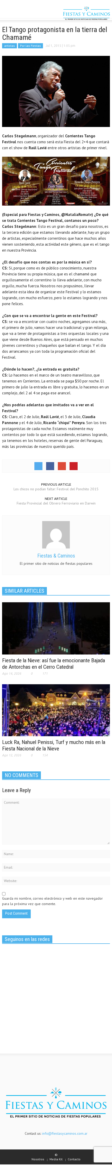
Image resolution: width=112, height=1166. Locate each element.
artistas (9, 46)
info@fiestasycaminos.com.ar (65, 1133)
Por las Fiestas (30, 46)
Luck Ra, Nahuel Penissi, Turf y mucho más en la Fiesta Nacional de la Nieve (53, 745)
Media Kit (56, 1159)
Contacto (74, 1159)
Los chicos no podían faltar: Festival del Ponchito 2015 (56, 489)
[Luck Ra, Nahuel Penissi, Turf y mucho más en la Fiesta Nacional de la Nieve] (56, 710)
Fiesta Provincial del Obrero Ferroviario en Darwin (56, 503)
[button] (20, 13)
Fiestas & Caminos (56, 556)
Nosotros (38, 1159)
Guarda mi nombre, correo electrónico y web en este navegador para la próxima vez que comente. (52, 901)
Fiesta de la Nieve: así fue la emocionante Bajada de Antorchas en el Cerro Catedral (53, 663)
